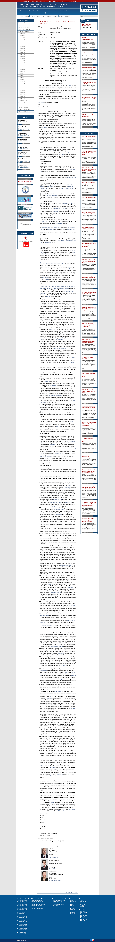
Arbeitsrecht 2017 (23, 912)
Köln (44, 16)
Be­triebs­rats (44, 127)
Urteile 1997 (22, 86)
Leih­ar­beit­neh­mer (71, 177)
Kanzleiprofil (63, 12)
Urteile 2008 (22, 63)
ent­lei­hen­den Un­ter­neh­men (67, 188)
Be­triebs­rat (41, 102)
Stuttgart (61, 16)
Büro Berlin (82, 911)
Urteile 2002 (22, 75)
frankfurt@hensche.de (24, 129)
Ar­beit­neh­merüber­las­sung (69, 379)
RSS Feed (72, 908)
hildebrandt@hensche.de (55, 869)
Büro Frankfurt (83, 912)
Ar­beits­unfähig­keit (58, 339)
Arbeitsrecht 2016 (23, 913)
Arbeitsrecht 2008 (23, 924)
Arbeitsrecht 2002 (23, 932)
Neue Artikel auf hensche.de (38, 904)
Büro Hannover (83, 915)
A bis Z (71, 900)
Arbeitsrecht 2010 (23, 921)
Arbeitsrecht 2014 (23, 916)
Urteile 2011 (22, 56)
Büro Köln (82, 916)
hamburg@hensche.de (24, 135)
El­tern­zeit (65, 672)
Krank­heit (53, 674)
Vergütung (52, 329)
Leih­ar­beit (69, 85)
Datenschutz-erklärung (83, 906)
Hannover (39, 16)
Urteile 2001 (22, 77)
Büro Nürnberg (83, 919)
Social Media (73, 909)
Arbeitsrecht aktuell (27, 10)
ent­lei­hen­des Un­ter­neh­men (66, 799)
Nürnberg (55, 16)
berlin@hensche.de (24, 122)
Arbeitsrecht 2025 (23, 901)
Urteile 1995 (22, 90)
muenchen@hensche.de (25, 154)
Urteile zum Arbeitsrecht (59, 10)
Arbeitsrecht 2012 (23, 919)
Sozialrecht (55, 905)
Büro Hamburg (83, 913)
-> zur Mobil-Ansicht (22, 20)
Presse (67, 10)
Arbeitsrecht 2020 (23, 908)
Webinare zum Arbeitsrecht (24, 109)
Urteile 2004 (22, 71)
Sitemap (72, 911)
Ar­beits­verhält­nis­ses (55, 483)
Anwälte (67, 16)
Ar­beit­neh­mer (53, 87)
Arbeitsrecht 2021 (23, 907)
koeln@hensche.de (24, 148)
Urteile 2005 (22, 69)
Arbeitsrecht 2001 (23, 933)
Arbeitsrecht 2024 (23, 903)
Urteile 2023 (22, 33)
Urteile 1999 (22, 81)
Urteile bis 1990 (23, 100)
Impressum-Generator (24, 12)
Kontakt (72, 905)
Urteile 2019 (22, 39)
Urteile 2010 (22, 58)
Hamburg (32, 16)
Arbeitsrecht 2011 (23, 920)
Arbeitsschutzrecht (57, 903)
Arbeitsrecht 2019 (23, 909)
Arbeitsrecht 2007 (23, 925)
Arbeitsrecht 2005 (23, 928)
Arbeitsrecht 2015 (23, 915)
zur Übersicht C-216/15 (71, 892)
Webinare (58, 12)
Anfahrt (19, 124)
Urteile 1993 (22, 94)
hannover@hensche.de (24, 142)
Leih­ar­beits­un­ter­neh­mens (57, 646)
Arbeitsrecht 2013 (23, 917)
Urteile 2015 (22, 48)
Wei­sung (71, 421)
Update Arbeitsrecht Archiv (24, 111)
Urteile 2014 (22, 50)
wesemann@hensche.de (55, 880)
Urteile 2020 (22, 37)
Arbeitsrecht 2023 (23, 904)
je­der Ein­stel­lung (71, 268)
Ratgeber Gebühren (50, 12)
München (49, 16)
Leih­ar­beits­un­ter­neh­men (52, 195)
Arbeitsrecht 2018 (23, 911)
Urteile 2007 (22, 65)
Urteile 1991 (22, 98)
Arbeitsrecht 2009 (23, 923)
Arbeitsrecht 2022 (23, 905)
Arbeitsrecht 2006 (23, 927)
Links (71, 907)
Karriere (72, 904)
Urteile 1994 (22, 92)
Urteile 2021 (22, 35)
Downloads (73, 901)
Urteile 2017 (22, 44)
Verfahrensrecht (56, 907)
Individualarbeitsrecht (58, 901)
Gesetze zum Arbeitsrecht (49, 10)
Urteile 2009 (22, 60)
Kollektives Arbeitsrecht (58, 904)
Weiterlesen (85, 64)
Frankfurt (27, 16)
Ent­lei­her (48, 296)
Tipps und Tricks (22, 25)
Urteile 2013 (22, 52)
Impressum (82, 904)
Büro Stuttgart (83, 920)
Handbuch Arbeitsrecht (37, 10)
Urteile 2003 (22, 73)
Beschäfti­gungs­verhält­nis (54, 506)
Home (21, 10)
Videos (19, 105)
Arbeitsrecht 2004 (23, 929)
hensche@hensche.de (54, 857)
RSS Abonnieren (22, 940)
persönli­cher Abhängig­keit (60, 348)
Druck (71, 903)
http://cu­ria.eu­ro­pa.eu (69, 841)
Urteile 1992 (22, 96)
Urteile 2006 (22, 67)
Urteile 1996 (22, 88)
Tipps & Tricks (33, 12)
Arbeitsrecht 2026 (23, 900)
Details (24, 124)
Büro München (83, 917)
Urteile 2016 (22, 46)
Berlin (21, 16)
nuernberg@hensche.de (25, 161)
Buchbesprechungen (37, 900)
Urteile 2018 (22, 42)
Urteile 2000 (22, 79)
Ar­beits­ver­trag (60, 88)
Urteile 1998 (22, 83)
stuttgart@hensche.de (24, 167)
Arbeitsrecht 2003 (23, 931)
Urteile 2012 (22, 54)
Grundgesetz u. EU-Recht (59, 900)
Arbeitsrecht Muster (41, 12)
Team (81, 903)
